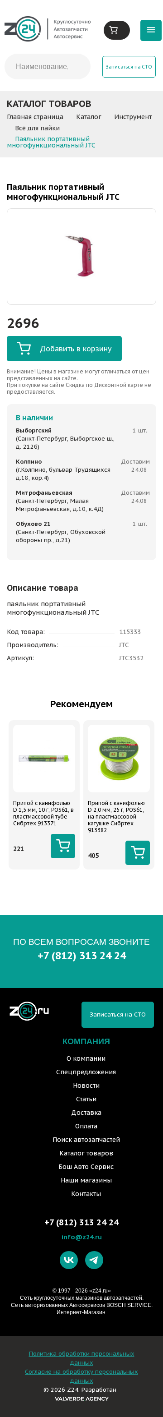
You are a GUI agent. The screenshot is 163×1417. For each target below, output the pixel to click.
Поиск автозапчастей (86, 1140)
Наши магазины (86, 1180)
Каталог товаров (86, 1153)
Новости (86, 1085)
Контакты (86, 1194)
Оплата (86, 1126)
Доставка (86, 1113)
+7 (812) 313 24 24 (82, 955)
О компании (86, 1058)
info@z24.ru (82, 1237)
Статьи (86, 1099)
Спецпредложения (86, 1072)
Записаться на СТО (129, 67)
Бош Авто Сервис (86, 1167)
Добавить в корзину (76, 348)
